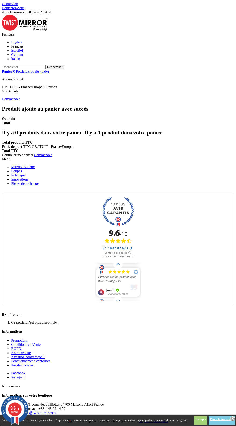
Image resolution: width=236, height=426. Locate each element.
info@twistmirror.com (40, 413)
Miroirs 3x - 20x (23, 167)
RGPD (16, 349)
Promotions (19, 340)
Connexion (10, 4)
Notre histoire (21, 353)
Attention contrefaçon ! (28, 357)
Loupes (16, 171)
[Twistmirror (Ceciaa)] (25, 30)
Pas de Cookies (22, 365)
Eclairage (18, 175)
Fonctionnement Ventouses (30, 361)
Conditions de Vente (26, 344)
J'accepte (200, 419)
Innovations (19, 179)
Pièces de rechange (25, 183)
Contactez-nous (13, 8)
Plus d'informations (221, 419)
